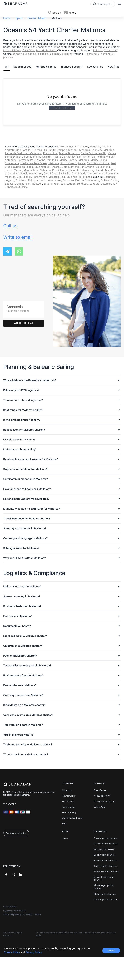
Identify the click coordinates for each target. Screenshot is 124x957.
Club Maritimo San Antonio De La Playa (86, 166)
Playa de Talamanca (81, 170)
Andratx (10, 150)
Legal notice (68, 806)
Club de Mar (102, 170)
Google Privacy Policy (87, 932)
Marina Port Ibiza (47, 160)
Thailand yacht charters (106, 871)
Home (6, 18)
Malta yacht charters (105, 893)
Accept (111, 950)
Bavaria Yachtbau (54, 183)
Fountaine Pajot (25, 180)
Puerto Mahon (13, 170)
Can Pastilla (23, 150)
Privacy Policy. (34, 952)
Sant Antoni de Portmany (92, 156)
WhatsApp (99, 806)
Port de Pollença (46, 50)
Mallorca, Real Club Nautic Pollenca (70, 176)
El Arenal (37, 150)
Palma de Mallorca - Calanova (23, 153)
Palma (81, 163)
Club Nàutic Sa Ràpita (57, 173)
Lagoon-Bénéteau (77, 183)
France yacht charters (105, 860)
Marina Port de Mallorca (74, 160)
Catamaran (110, 50)
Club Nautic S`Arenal (47, 166)
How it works (68, 795)
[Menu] (119, 4)
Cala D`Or (28, 50)
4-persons (90, 53)
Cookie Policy (12, 952)
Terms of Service (108, 932)
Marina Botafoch (69, 153)
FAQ (64, 823)
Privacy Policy (69, 812)
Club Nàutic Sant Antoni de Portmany (95, 173)
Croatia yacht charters (105, 838)
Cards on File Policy (72, 817)
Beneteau (68, 180)
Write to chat (23, 323)
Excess (9, 183)
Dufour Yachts (109, 180)
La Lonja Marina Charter (36, 156)
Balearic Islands (37, 18)
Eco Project (68, 801)
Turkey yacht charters (105, 865)
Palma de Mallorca (102, 150)
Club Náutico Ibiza (98, 163)
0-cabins (18, 53)
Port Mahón (40, 176)
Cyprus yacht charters (105, 899)
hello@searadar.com (104, 801)
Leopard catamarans (48, 180)
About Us (67, 790)
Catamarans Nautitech (28, 183)
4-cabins (42, 53)
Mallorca (15, 50)
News (65, 838)
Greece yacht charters (106, 843)
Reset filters (62, 108)
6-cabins (67, 53)
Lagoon (9, 180)
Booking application (16, 833)
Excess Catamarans (87, 180)
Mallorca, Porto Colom (62, 163)
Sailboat (98, 50)
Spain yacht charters (105, 854)
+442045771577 (102, 795)
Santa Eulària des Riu (93, 153)
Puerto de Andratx (64, 156)
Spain (19, 18)
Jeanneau (110, 176)
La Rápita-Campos (55, 150)
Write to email (18, 237)
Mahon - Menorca (79, 150)
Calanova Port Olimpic (53, 170)
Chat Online (100, 790)
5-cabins (54, 53)
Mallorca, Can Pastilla (18, 176)
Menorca (95, 146)
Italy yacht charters (104, 849)
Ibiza (6, 50)
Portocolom (50, 153)
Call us (10, 225)
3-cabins (30, 53)
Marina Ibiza (31, 170)
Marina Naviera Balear (33, 163)
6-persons (104, 53)
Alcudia (106, 146)
